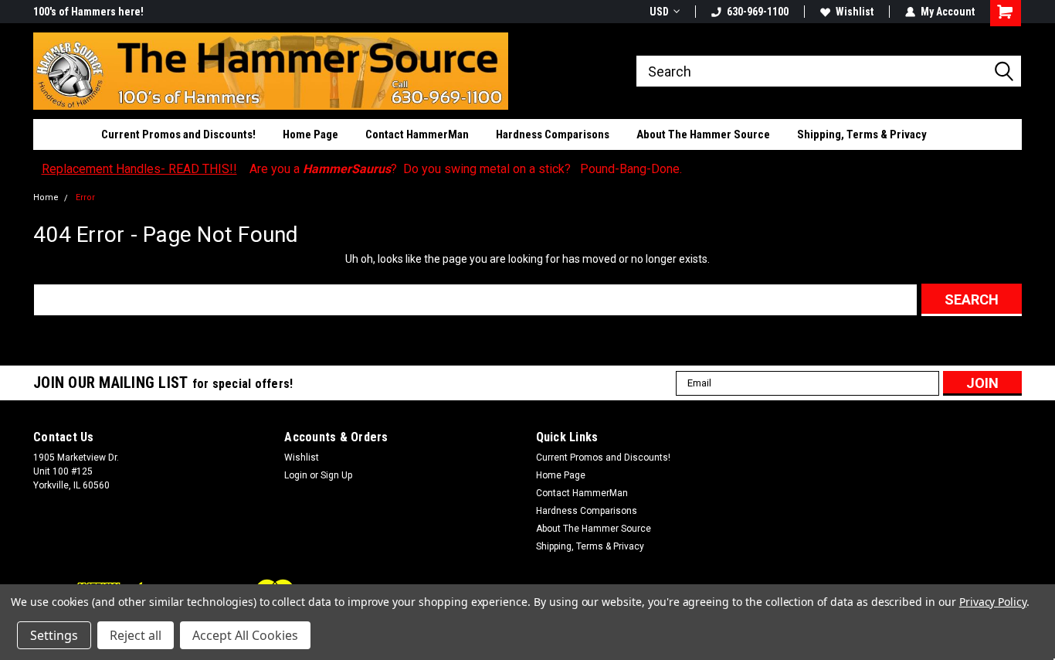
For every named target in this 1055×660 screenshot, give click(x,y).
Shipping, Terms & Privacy (862, 134)
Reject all (135, 635)
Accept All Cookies (245, 635)
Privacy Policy (992, 601)
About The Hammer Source (703, 134)
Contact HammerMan (417, 134)
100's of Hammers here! (88, 11)
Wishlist (855, 11)
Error (85, 197)
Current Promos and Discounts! (178, 134)
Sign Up (336, 475)
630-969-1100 (758, 11)
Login (295, 475)
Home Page (310, 134)
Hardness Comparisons (552, 134)
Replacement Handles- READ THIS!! (139, 169)
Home (46, 197)
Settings (54, 635)
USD (659, 11)
